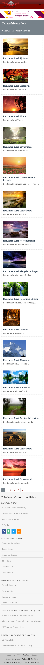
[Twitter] (14, 531)
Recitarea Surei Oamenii (16, 329)
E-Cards (5, 525)
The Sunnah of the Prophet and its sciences (21, 621)
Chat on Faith (8, 572)
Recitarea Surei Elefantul (16, 85)
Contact (26, 655)
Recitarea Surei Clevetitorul (17, 210)
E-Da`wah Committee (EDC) (14, 507)
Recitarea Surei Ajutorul (15, 58)
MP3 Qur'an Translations (13, 627)
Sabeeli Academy (9, 585)
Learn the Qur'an (9, 602)
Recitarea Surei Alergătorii (17, 360)
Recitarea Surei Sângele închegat (20, 271)
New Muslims (8, 591)
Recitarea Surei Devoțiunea (17, 146)
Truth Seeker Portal (11, 519)
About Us (17, 655)
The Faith (6, 561)
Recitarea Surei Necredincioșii (19, 240)
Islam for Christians (11, 543)
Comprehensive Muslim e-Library (17, 645)
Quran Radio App (13, 659)
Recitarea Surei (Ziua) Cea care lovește (19, 178)
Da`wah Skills (8, 640)
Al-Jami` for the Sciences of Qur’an (17, 615)
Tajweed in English (30, 659)
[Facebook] (4, 531)
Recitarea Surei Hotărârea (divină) (21, 298)
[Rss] (19, 531)
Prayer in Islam (9, 597)
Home (8, 655)
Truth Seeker (8, 549)
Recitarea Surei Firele (14, 116)
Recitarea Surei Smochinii (17, 387)
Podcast (35, 655)
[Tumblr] (8, 531)
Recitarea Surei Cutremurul (17, 479)
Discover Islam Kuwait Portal (15, 513)
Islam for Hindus (9, 555)
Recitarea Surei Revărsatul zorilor (21, 418)
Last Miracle (7, 566)
